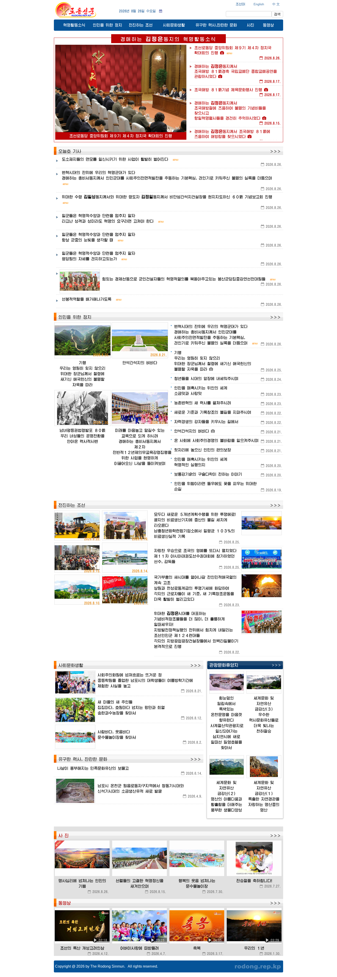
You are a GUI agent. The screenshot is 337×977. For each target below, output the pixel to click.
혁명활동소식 (74, 25)
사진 (250, 25)
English (259, 4)
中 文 (276, 4)
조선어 (240, 4)
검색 (277, 14)
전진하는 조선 (141, 25)
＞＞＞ (275, 151)
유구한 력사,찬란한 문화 (216, 25)
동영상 (268, 25)
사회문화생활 (174, 25)
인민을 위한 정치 (107, 25)
